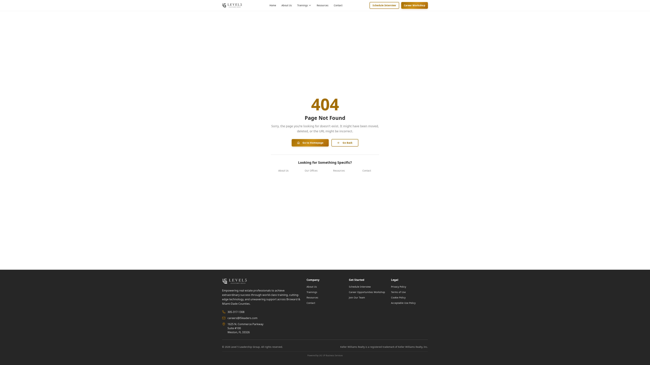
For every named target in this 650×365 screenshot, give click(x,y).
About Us (286, 5)
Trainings (312, 292)
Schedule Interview (384, 5)
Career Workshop (414, 5)
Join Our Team (357, 297)
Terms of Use (398, 292)
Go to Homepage (312, 142)
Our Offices (311, 170)
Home (272, 5)
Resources (322, 5)
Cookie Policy (398, 297)
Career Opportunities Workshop (367, 292)
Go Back (347, 142)
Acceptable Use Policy (403, 303)
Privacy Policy (398, 286)
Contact (338, 5)
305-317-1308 (236, 312)
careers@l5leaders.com (242, 318)
